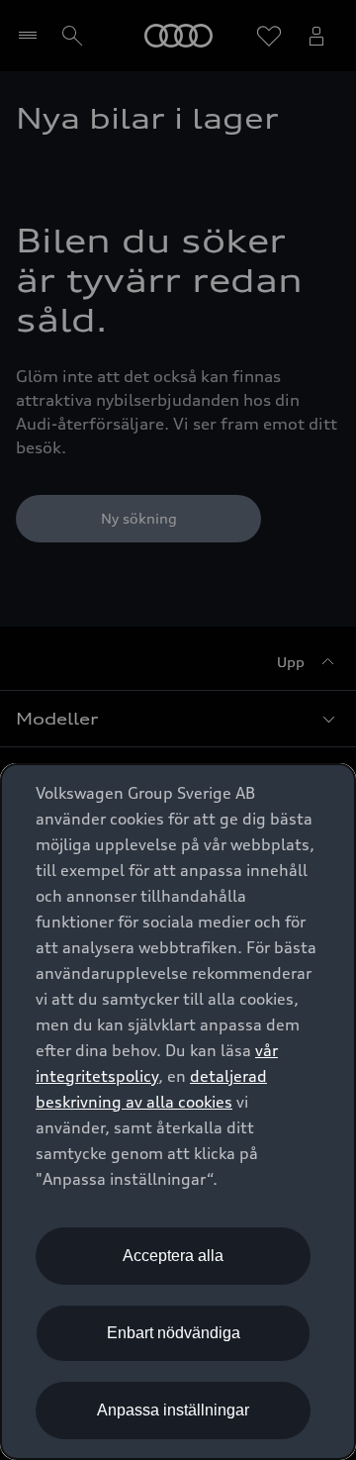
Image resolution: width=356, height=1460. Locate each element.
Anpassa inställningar (173, 1410)
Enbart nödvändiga (173, 1332)
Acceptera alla (173, 1255)
